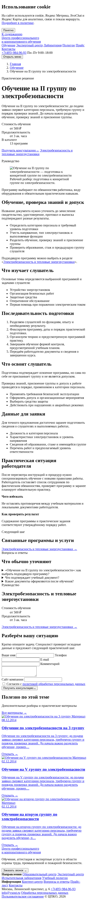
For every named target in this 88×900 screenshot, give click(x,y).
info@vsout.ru (11, 892)
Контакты (8, 49)
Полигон (68, 45)
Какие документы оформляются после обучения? (39, 581)
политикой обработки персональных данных (54, 684)
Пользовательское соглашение (23, 896)
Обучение (8, 45)
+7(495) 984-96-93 (14, 52)
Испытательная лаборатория (21, 878)
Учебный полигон (55, 878)
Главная (15, 64)
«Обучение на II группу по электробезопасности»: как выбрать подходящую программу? (41, 572)
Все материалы (14, 712)
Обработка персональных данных (44, 892)
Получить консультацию (20, 150)
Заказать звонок (15, 870)
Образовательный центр (39, 874)
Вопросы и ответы (57, 881)
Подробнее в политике (18, 23)
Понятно (8, 30)
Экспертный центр (29, 45)
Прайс (80, 45)
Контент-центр (32, 881)
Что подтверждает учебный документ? (32, 577)
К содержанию (12, 34)
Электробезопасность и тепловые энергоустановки (37, 152)
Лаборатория (53, 45)
